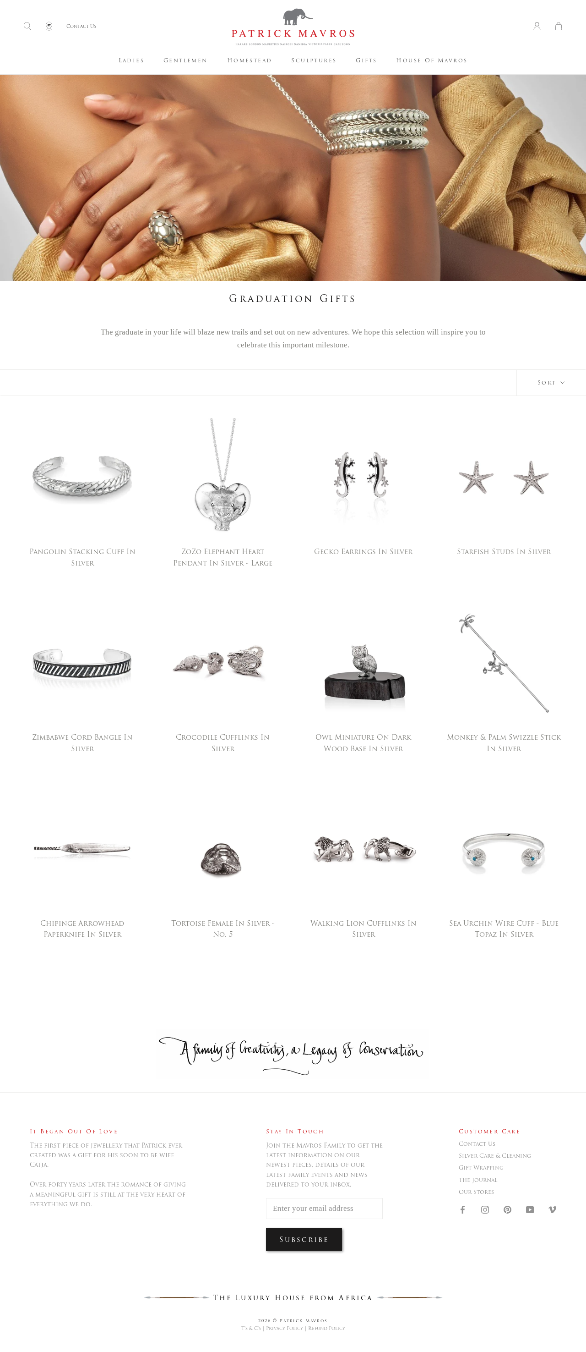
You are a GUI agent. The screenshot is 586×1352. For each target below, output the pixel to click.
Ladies (131, 60)
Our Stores (476, 1192)
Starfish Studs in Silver (504, 551)
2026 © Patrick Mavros (293, 1320)
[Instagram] (485, 1209)
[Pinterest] (507, 1209)
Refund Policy (326, 1328)
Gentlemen (185, 60)
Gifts (366, 60)
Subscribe (304, 1239)
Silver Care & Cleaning (495, 1156)
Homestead (249, 60)
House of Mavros (431, 60)
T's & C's (251, 1328)
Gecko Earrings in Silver (363, 551)
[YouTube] (530, 1209)
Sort (548, 382)
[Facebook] (463, 1209)
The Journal (478, 1180)
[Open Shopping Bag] (558, 27)
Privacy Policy (284, 1328)
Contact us (477, 1144)
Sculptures (313, 60)
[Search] (27, 27)
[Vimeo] (552, 1209)
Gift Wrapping (481, 1168)
